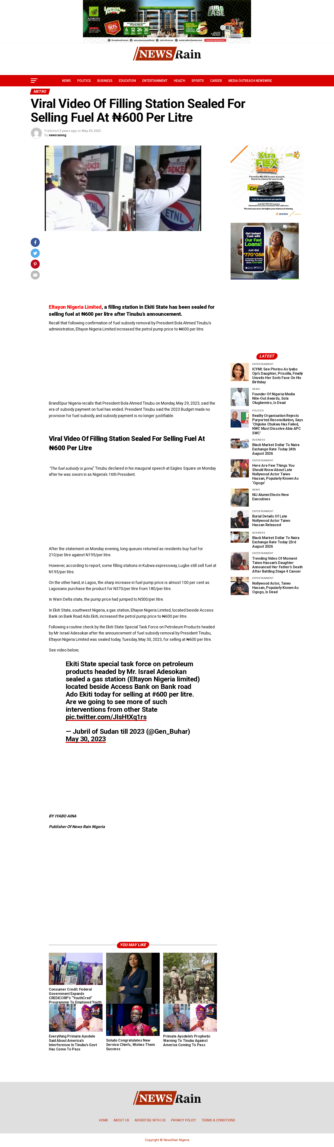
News (66, 81)
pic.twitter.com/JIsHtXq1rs (106, 717)
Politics (84, 81)
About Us (121, 1120)
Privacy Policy (183, 1120)
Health (179, 81)
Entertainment (154, 81)
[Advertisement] (133, 269)
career (216, 81)
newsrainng (57, 135)
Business (104, 81)
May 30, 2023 (86, 739)
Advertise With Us (150, 1120)
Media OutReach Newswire (250, 81)
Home (103, 1120)
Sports (198, 81)
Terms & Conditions (218, 1120)
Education (127, 81)
